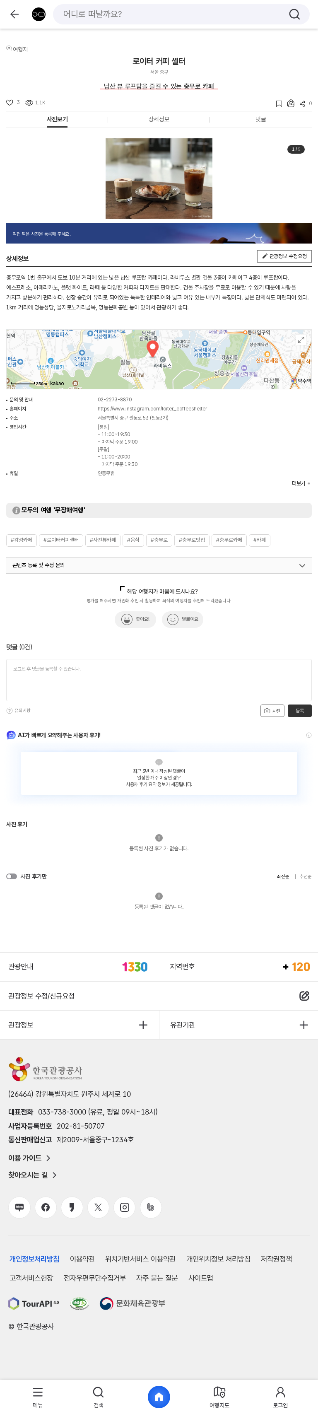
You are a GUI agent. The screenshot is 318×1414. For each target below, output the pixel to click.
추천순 (306, 876)
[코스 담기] (288, 103)
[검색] (294, 14)
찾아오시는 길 (28, 1175)
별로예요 (190, 619)
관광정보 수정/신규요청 (41, 996)
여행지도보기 (301, 340)
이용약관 (82, 1259)
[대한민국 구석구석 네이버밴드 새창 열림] (151, 1208)
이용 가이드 (24, 1158)
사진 (275, 711)
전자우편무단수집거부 (95, 1278)
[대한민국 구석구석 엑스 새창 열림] (98, 1208)
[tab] (38, 1397)
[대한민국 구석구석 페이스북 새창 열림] (46, 1208)
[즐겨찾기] (276, 104)
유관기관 (182, 1025)
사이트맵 (200, 1278)
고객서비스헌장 (31, 1278)
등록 (300, 711)
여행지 (20, 49)
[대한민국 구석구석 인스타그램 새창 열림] (124, 1208)
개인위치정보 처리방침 (218, 1259)
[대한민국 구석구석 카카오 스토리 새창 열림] (72, 1208)
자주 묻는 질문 (157, 1278)
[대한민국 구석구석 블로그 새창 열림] (19, 1208)
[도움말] (9, 710)
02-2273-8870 (115, 400)
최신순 (283, 876)
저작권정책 (276, 1259)
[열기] (302, 565)
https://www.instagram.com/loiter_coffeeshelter (152, 409)
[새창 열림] (33, 1303)
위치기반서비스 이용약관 (140, 1259)
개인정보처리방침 (34, 1259)
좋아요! (142, 619)
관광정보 (20, 1025)
